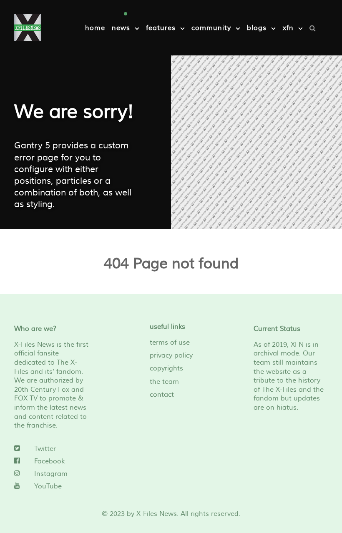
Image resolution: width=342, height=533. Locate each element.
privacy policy (171, 355)
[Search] (314, 28)
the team (164, 382)
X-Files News (156, 514)
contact (162, 394)
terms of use (170, 342)
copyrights (166, 368)
